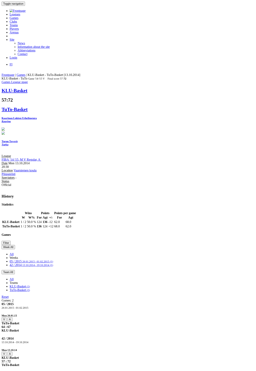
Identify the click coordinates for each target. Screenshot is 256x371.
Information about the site (34, 46)
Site (12, 39)
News (21, 43)
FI (11, 64)
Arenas (14, 32)
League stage (19, 82)
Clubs (13, 21)
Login (13, 57)
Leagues (15, 14)
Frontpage (8, 75)
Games (14, 18)
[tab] (128, 323)
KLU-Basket (20, 286)
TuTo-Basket (20, 290)
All (12, 254)
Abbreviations (26, 50)
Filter (6, 242)
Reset (5, 296)
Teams (14, 25)
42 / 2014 (31, 265)
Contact (22, 54)
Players (14, 28)
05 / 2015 (31, 261)
